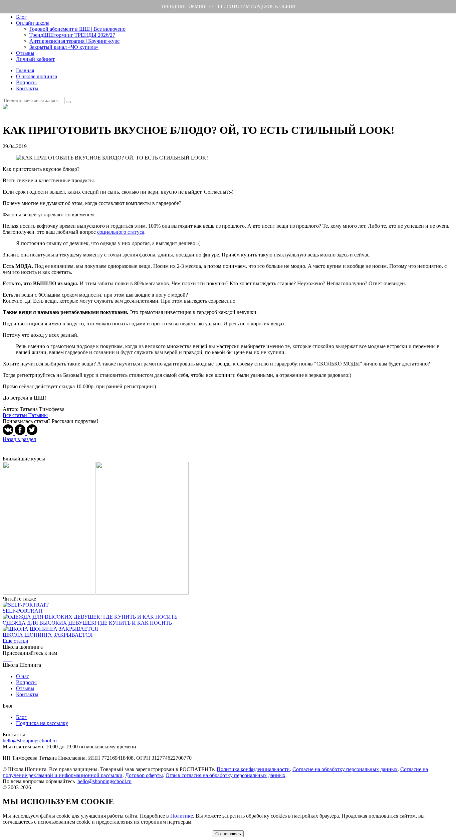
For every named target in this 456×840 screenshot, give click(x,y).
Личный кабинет (35, 59)
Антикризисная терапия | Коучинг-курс (74, 41)
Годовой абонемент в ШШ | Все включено (77, 29)
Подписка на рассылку (42, 723)
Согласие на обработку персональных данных (345, 769)
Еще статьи (15, 641)
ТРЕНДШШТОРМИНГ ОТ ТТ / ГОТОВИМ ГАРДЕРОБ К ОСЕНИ (228, 6)
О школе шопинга (36, 76)
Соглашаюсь (228, 833)
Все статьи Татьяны (25, 415)
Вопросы (26, 82)
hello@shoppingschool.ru (30, 740)
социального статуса (120, 232)
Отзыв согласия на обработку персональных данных (225, 775)
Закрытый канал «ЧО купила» (63, 47)
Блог (21, 17)
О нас (22, 676)
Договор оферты (144, 775)
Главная (25, 70)
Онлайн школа (32, 23)
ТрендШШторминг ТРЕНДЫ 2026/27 (72, 35)
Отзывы (25, 53)
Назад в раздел (19, 439)
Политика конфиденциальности (253, 769)
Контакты (27, 88)
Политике (181, 816)
